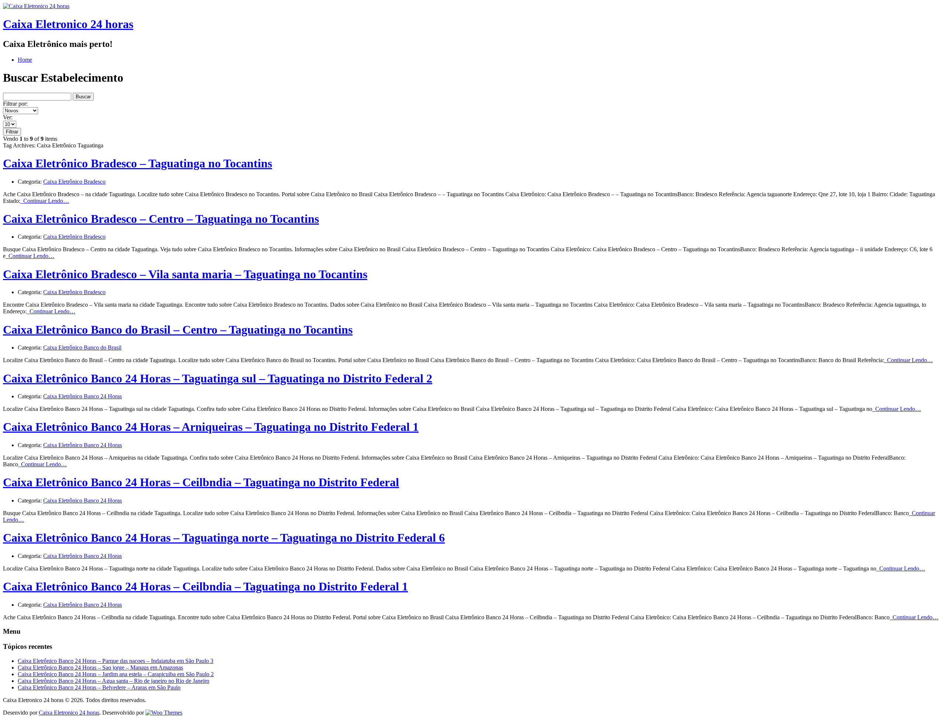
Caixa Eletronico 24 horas (68, 24)
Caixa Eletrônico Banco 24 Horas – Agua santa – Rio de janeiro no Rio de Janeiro (113, 681)
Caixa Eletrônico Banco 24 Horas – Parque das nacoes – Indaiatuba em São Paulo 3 (115, 661)
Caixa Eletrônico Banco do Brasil (82, 347)
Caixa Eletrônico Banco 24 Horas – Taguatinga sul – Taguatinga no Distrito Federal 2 (217, 378)
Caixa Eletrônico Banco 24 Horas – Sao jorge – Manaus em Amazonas (100, 667)
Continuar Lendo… (44, 201)
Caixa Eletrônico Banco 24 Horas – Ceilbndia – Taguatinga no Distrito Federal (201, 482)
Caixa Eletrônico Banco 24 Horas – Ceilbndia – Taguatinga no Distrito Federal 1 (205, 586)
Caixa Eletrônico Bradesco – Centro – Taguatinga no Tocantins (161, 218)
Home (25, 60)
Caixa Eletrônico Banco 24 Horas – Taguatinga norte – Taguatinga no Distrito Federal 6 (224, 537)
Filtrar (12, 131)
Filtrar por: (15, 104)
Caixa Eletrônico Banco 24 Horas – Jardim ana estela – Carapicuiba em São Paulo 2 (116, 674)
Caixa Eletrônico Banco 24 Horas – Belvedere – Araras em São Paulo (99, 687)
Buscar (83, 96)
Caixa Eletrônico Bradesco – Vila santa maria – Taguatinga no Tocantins (185, 274)
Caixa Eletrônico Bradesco (74, 181)
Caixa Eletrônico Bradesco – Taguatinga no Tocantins (137, 163)
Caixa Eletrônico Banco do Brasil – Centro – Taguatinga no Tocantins (178, 329)
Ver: (8, 117)
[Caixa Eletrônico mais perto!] (36, 6)
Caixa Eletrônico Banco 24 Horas (82, 396)
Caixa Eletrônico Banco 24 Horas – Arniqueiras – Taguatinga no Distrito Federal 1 (211, 426)
